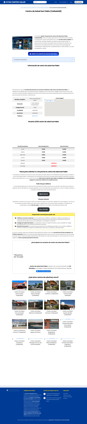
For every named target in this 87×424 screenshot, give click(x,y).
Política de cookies (67, 395)
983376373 (35, 116)
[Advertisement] (43, 23)
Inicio (55, 2)
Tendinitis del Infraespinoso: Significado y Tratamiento (53, 394)
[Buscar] (45, 2)
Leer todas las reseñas (44, 271)
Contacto (79, 2)
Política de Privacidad (67, 396)
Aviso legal (65, 393)
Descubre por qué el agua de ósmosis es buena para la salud (53, 399)
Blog (71, 2)
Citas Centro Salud (15, 2)
